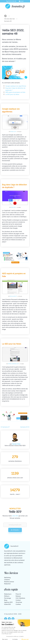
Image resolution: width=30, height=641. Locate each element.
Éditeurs (6, 596)
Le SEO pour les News (12, 94)
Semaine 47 (6, 427)
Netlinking (7, 577)
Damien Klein (16, 444)
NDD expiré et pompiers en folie (15, 92)
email (21, 1)
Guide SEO (7, 604)
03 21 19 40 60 (12, 1)
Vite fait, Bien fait (9, 19)
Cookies (18, 604)
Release (18, 596)
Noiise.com (15, 131)
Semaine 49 (24, 427)
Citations (7, 579)
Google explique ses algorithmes (15, 86)
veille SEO (15, 516)
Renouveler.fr (16, 296)
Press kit (18, 594)
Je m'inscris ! (15, 530)
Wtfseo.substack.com (16, 363)
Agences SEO (8, 602)
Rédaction (7, 584)
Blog (5, 600)
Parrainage (7, 598)
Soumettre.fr (18, 6)
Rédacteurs (7, 594)
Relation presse (9, 581)
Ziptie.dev (16, 207)
